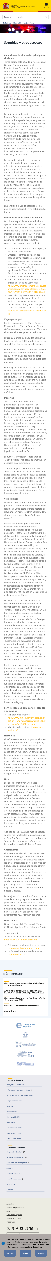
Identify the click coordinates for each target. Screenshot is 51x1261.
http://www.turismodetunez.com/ (21, 939)
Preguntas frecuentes (14, 1101)
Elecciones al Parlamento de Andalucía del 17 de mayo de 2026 (24, 984)
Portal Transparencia (14, 1179)
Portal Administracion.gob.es (17, 1163)
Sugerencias (11, 1122)
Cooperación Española (15, 1152)
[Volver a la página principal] (18, 6)
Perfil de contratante (14, 1138)
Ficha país (10, 1106)
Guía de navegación (14, 1215)
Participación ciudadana (15, 1128)
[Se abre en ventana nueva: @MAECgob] (8, 1228)
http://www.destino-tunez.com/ (23, 948)
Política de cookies (14, 1218)
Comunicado (10, 1011)
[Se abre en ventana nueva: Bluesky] (31, 1228)
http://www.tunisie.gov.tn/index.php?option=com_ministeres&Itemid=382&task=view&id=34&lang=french (27, 720)
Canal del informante (14, 1133)
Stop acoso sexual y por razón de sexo (20, 1095)
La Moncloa (11, 1184)
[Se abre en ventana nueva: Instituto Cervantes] (25, 1035)
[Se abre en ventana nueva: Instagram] (26, 1228)
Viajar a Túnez (29, 23)
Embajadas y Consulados (15, 1085)
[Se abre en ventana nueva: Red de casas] (25, 1054)
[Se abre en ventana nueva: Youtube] (21, 1228)
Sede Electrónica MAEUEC (16, 1157)
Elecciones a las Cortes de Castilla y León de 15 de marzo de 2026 (24, 999)
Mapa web (11, 1222)
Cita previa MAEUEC (13, 1117)
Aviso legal (11, 1204)
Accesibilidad (12, 1211)
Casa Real (10, 1190)
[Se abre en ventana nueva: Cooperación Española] (25, 1025)
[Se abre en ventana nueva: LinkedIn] (36, 1228)
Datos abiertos (12, 1111)
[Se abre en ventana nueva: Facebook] (17, 1228)
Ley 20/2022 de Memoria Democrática (21, 1005)
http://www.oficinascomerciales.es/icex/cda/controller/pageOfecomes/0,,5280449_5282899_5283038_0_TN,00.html (27, 288)
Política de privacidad (15, 1207)
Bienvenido (17, 23)
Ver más (10, 1253)
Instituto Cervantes (14, 1173)
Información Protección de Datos (18, 1090)
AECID (9, 1168)
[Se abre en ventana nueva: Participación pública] (25, 1044)
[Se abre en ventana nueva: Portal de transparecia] (25, 1064)
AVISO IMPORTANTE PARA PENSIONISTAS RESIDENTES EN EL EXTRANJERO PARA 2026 (24, 991)
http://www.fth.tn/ (17, 954)
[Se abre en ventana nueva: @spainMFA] (13, 1228)
